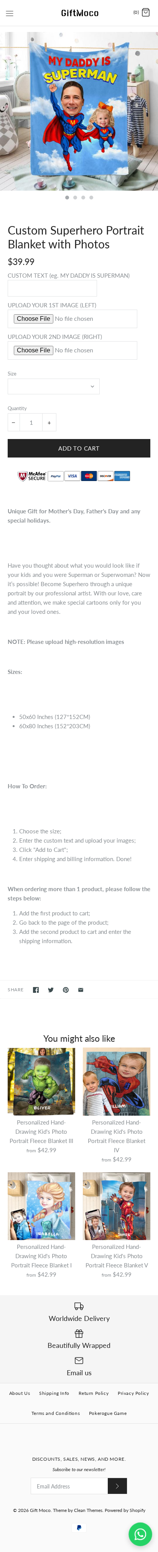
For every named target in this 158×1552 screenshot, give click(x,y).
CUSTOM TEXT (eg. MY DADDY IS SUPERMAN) (69, 275)
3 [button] (83, 198)
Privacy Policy (133, 1393)
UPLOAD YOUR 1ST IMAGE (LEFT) (52, 305)
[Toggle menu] (9, 12)
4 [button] (91, 198)
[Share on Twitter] (51, 990)
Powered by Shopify (125, 1510)
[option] (79, 111)
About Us (19, 1393)
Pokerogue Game (108, 1413)
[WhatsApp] (140, 1534)
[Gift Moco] (79, 13)
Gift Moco (40, 1510)
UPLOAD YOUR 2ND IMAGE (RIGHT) (55, 336)
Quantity (17, 408)
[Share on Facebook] (36, 990)
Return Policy (94, 1393)
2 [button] (75, 198)
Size (12, 373)
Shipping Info (54, 1393)
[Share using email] (81, 990)
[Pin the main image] (66, 990)
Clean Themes (88, 1510)
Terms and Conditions (55, 1413)
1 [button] (67, 198)
